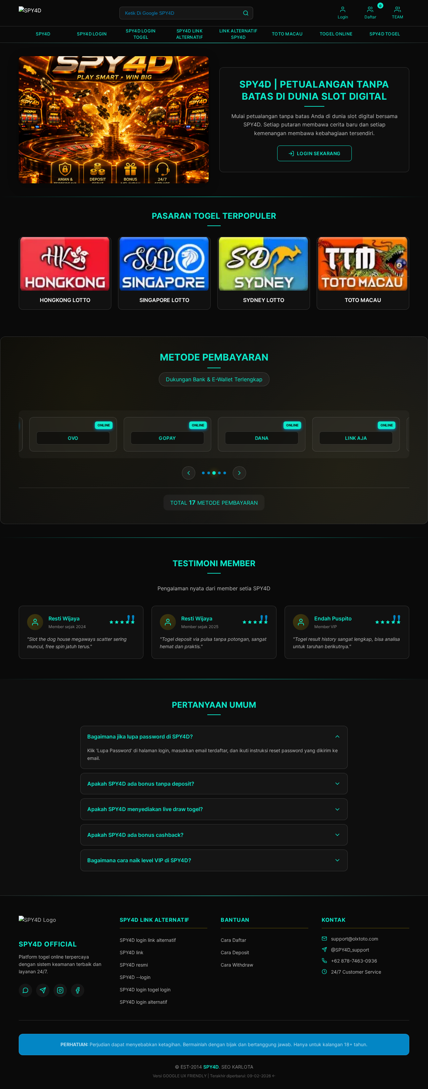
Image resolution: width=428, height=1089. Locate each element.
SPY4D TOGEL (384, 33)
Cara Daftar (233, 940)
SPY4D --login (135, 977)
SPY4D (43, 33)
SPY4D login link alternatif (148, 940)
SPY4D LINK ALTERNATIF (189, 34)
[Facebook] (77, 990)
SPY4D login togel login (145, 989)
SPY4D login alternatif (143, 1002)
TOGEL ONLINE (336, 33)
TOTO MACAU (287, 33)
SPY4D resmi (134, 965)
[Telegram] (42, 990)
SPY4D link (131, 952)
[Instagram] (60, 990)
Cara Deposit (235, 952)
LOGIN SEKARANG (319, 153)
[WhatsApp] (25, 990)
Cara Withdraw (237, 965)
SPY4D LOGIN (92, 33)
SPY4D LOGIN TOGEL (140, 34)
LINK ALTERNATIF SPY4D (238, 34)
